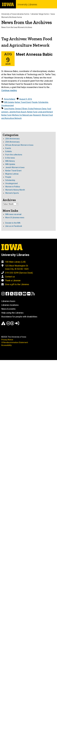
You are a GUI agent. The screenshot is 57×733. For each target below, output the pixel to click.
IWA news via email (13, 214)
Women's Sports (12, 193)
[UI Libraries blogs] (33, 295)
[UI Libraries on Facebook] (7, 295)
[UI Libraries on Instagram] (3, 295)
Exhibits (8, 151)
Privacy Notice (7, 340)
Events (8, 148)
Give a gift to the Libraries (17, 284)
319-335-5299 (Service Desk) (19, 273)
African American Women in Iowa (19, 145)
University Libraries (27, 4)
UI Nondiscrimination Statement (14, 342)
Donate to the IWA (12, 223)
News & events (8, 309)
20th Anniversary (12, 139)
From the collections (13, 155)
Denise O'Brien (21, 109)
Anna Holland (9, 99)
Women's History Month (15, 190)
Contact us (10, 276)
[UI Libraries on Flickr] (28, 295)
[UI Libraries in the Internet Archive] (3, 324)
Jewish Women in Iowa (14, 167)
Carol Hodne (9, 109)
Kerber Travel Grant (23, 102)
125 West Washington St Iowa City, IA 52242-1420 (16, 267)
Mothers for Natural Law (22, 115)
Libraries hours (8, 301)
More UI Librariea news (14, 217)
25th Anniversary (12, 142)
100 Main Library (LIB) (15, 262)
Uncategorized (7, 105)
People (35, 102)
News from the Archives (26, 22)
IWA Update (9, 102)
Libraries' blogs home (40, 14)
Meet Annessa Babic (34, 54)
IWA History (10, 161)
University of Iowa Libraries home (15, 14)
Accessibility (6, 345)
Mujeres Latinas (12, 174)
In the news (10, 158)
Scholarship (43, 102)
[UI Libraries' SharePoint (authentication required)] (17, 324)
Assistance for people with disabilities (19, 316)
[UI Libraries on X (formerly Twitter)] (11, 295)
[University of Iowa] (8, 4)
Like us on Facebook (13, 226)
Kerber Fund (32, 112)
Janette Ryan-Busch (17, 112)
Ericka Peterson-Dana (37, 109)
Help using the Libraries (12, 313)
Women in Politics (12, 187)
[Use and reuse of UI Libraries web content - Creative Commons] (10, 324)
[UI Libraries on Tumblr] (20, 295)
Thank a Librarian (13, 280)
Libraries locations (10, 305)
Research (37, 115)
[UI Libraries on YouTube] (24, 295)
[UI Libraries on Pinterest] (16, 295)
